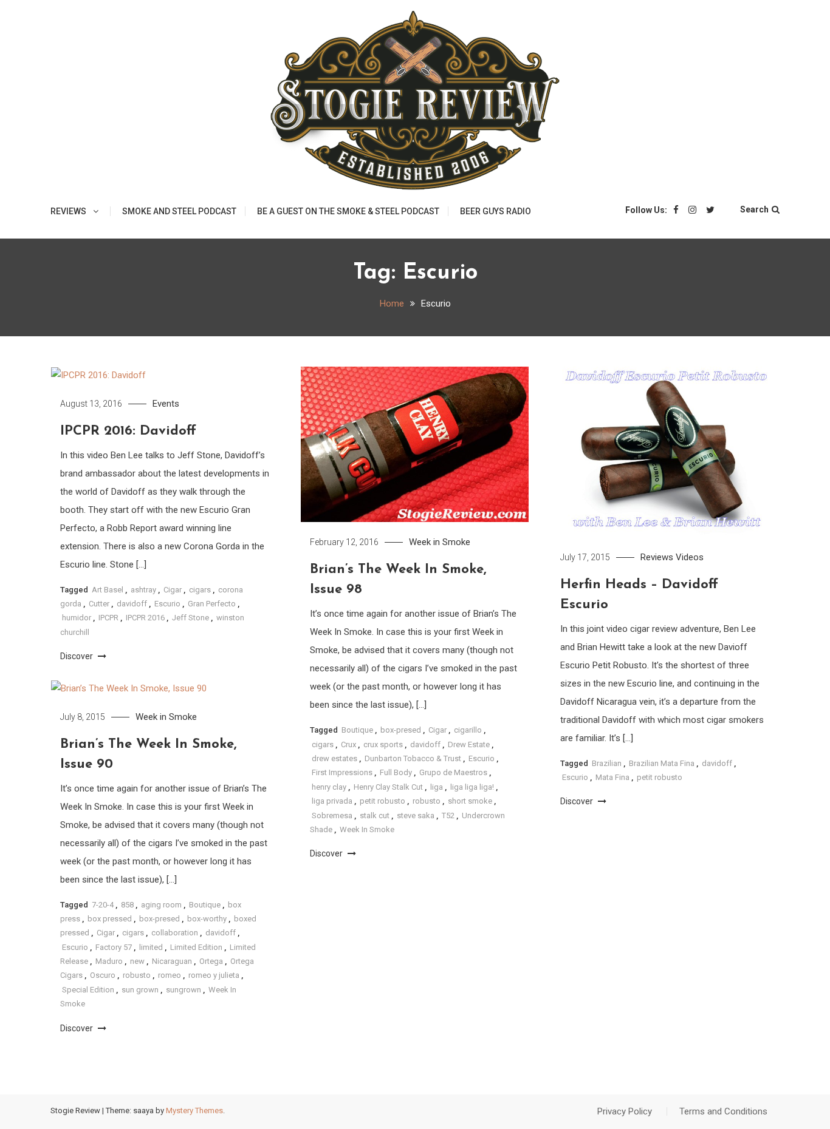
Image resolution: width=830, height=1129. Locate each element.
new (137, 961)
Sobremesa (332, 815)
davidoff (132, 603)
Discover (77, 656)
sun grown (140, 989)
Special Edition (88, 989)
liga (436, 787)
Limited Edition (196, 947)
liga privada (332, 800)
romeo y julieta (213, 975)
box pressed (109, 918)
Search (754, 209)
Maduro (109, 961)
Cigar (172, 589)
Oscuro (102, 975)
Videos (690, 557)
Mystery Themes (194, 1110)
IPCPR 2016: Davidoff (128, 431)
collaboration (174, 932)
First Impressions (342, 772)
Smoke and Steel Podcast (179, 211)
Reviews (68, 211)
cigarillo (468, 729)
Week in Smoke (439, 542)
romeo (169, 975)
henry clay (329, 787)
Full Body (396, 772)
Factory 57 (113, 947)
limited (151, 947)
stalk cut (374, 815)
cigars (200, 589)
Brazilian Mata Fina (662, 763)
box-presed (400, 729)
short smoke (470, 800)
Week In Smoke (367, 829)
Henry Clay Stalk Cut (388, 787)
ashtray (143, 589)
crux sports (383, 744)
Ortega (211, 961)
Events (166, 403)
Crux (348, 744)
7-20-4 (103, 904)
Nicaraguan (172, 961)
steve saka (415, 815)
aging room (161, 904)
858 (127, 904)
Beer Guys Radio (495, 211)
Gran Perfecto (212, 603)
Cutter (99, 603)
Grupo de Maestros (453, 772)
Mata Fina (612, 777)
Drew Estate (469, 744)
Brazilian (607, 763)
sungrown (183, 989)
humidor (76, 617)
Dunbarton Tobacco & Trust (413, 758)
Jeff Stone (190, 617)
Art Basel (107, 589)
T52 (448, 815)
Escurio (167, 603)
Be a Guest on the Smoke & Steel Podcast (348, 211)
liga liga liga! (472, 787)
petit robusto (382, 800)
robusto (427, 800)
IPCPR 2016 (145, 617)
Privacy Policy (624, 1111)
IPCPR (108, 617)
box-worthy (207, 918)
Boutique (357, 729)
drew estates (334, 758)
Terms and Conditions (723, 1111)
